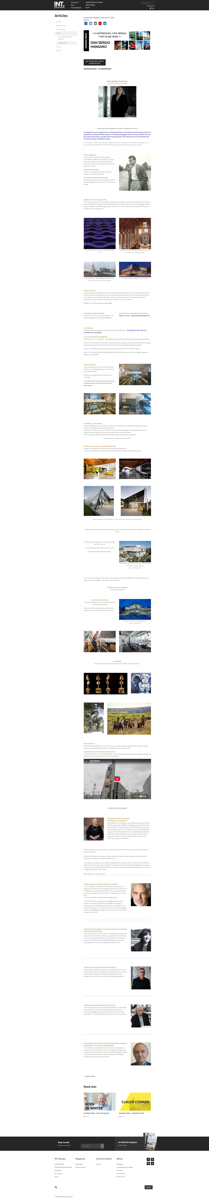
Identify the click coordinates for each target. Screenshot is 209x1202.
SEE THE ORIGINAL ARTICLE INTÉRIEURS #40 (95, 62)
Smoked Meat (62, 43)
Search (148, 1187)
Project (58, 51)
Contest (58, 22)
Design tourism (61, 25)
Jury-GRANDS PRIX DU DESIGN (65, 38)
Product (58, 47)
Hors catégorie (60, 29)
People (58, 33)
